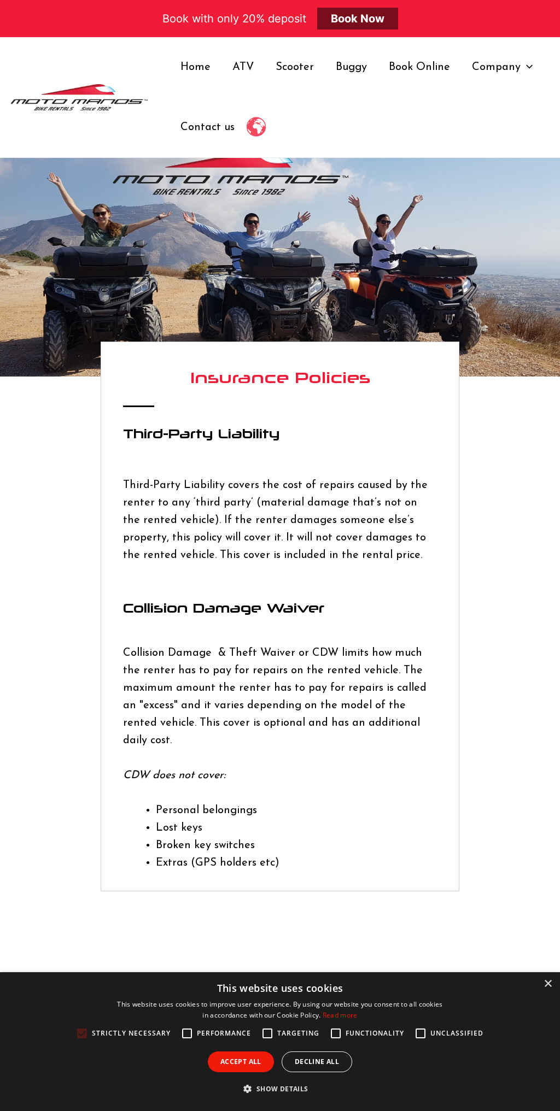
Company (496, 67)
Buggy (351, 67)
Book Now (357, 18)
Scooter (295, 67)
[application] (527, 67)
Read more (340, 1015)
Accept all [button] (240, 1061)
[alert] (280, 1041)
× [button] (548, 984)
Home (195, 67)
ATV (243, 67)
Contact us (207, 127)
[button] (280, 1089)
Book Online (419, 67)
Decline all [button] (317, 1061)
